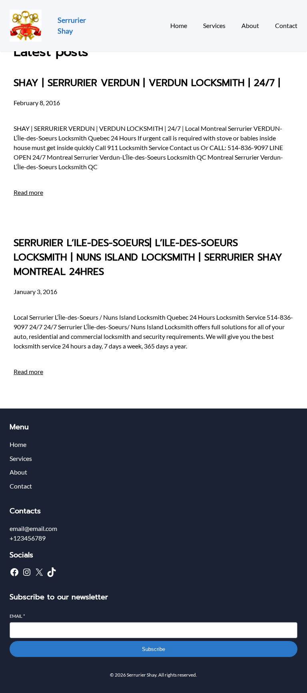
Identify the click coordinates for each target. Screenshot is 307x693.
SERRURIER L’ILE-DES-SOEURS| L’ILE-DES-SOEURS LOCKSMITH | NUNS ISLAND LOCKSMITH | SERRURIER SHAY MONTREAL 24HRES (148, 257)
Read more (28, 192)
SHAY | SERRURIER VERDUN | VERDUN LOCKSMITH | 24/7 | (147, 83)
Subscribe (153, 649)
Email (17, 616)
